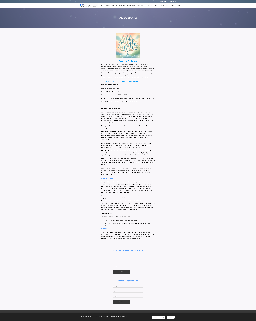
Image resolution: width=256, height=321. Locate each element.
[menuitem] (102, 5)
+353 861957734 (173, 1)
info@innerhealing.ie (163, 1)
